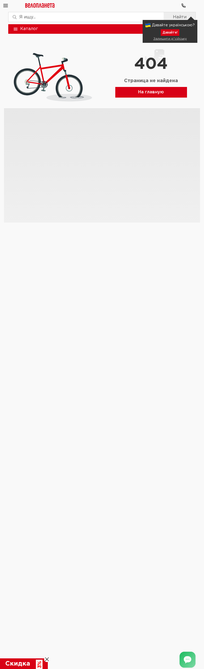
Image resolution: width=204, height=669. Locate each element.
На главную (151, 92)
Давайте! (170, 32)
